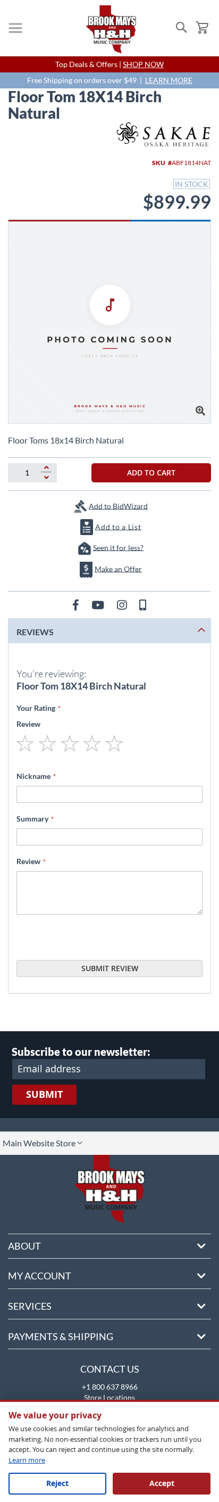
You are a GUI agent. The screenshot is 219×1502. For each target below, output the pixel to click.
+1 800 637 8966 (110, 1386)
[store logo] (111, 29)
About (24, 1246)
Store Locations (109, 1397)
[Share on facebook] (77, 604)
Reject (57, 1483)
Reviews (35, 632)
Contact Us (109, 1369)
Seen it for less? (118, 547)
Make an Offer (118, 568)
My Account (39, 1276)
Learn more (27, 1460)
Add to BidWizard (118, 505)
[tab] (109, 630)
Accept (161, 1483)
